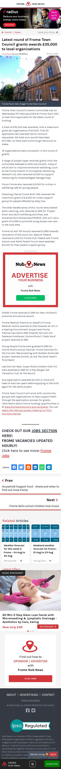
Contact (48, 695)
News (18, 32)
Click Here (30, 678)
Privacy (25, 700)
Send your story (46, 32)
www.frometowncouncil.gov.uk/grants (26, 406)
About (11, 695)
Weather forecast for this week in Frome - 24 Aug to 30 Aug (14, 550)
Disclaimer (34, 700)
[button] (28, 631)
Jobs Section (44, 431)
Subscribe (52, 763)
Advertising (29, 695)
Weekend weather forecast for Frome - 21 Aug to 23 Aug (45, 549)
